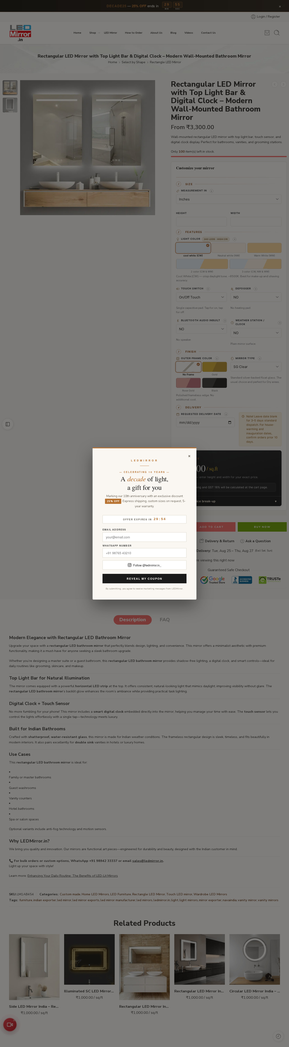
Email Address (114, 529)
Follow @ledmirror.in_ (147, 565)
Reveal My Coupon (144, 579)
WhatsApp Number (117, 545)
